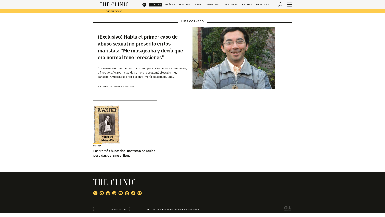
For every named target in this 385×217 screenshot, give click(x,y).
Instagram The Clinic (108, 193)
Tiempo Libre (229, 4)
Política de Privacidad (119, 214)
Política (170, 4)
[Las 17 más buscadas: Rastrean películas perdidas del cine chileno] (125, 124)
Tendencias (212, 4)
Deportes (246, 4)
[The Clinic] (114, 4)
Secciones (289, 4)
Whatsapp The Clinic (114, 193)
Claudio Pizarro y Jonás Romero (118, 86)
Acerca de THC (118, 209)
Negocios (184, 4)
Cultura (97, 146)
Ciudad (198, 4)
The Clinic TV (121, 193)
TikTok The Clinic (133, 193)
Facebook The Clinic (102, 193)
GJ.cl (287, 209)
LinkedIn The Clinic (127, 193)
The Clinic (144, 4)
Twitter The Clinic (95, 193)
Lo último (155, 4)
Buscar (280, 4)
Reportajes (262, 4)
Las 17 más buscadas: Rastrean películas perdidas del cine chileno (124, 153)
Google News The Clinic (139, 193)
